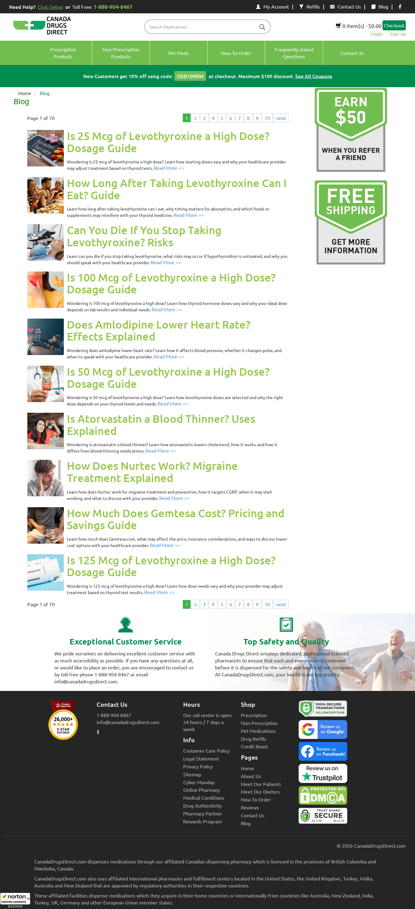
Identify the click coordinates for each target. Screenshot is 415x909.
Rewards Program (202, 821)
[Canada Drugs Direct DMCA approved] (323, 797)
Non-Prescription (259, 723)
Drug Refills (253, 739)
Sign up (398, 33)
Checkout (394, 25)
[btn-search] (262, 27)
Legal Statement (201, 758)
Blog (383, 6)
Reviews (250, 807)
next (281, 118)
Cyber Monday (198, 782)
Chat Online (50, 7)
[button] (15, 901)
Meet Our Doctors (260, 791)
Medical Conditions (203, 798)
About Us (251, 776)
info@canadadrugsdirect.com (128, 722)
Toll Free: (102, 6)
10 (267, 118)
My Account (276, 6)
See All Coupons (313, 76)
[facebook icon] (400, 6)
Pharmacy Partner (202, 813)
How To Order (256, 799)
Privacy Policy (198, 766)
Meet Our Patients (261, 784)
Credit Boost (254, 746)
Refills (313, 6)
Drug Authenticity (202, 805)
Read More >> (169, 168)
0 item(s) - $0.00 (361, 25)
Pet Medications (258, 731)
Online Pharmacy (201, 790)
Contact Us (349, 6)
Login (377, 33)
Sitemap (192, 774)
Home (24, 93)
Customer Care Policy (206, 750)
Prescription (254, 715)
